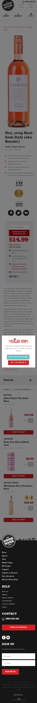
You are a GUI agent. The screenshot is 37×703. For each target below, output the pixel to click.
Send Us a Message (18, 627)
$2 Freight (6, 566)
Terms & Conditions (8, 604)
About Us (5, 591)
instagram (8, 637)
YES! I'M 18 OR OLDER (18, 357)
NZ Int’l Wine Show (10, 580)
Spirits (4, 556)
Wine (4, 553)
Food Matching (6, 601)
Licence (4, 607)
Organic (5, 570)
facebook (4, 637)
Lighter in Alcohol (10, 573)
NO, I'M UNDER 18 (18, 362)
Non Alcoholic (8, 576)
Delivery (4, 594)
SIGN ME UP (10, 672)
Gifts (4, 559)
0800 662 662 (12, 619)
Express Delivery (7, 598)
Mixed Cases (7, 563)
